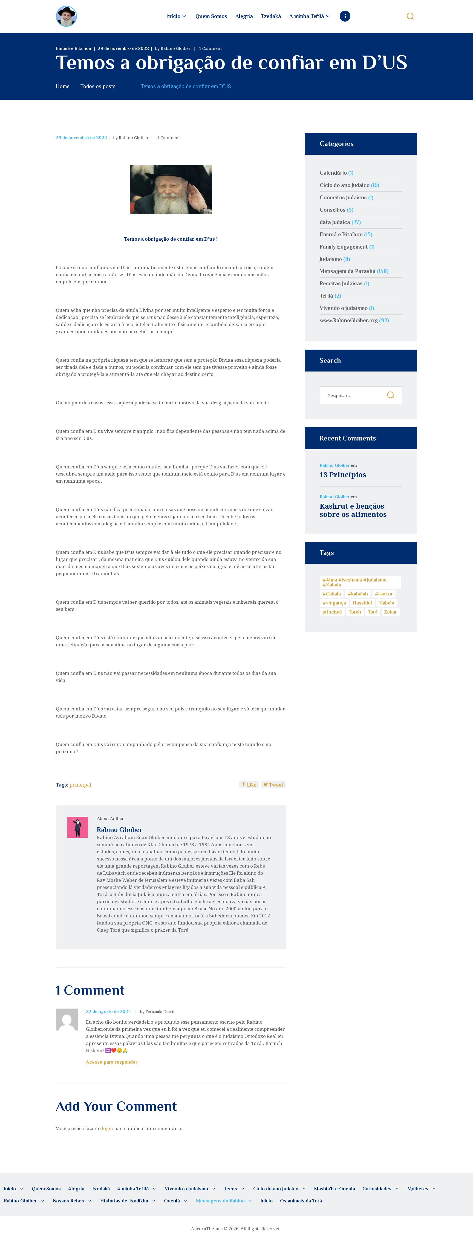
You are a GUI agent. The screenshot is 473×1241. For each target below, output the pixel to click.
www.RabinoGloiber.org (349, 320)
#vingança (334, 603)
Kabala (386, 603)
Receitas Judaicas (341, 283)
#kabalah (358, 594)
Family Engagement (344, 247)
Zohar (390, 612)
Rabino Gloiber (335, 465)
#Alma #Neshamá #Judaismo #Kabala (354, 582)
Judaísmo (331, 259)
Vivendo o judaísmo (344, 308)
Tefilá (326, 296)
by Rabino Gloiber (173, 48)
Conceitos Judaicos (343, 197)
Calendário (333, 173)
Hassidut (362, 603)
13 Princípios (343, 474)
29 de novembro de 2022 (123, 48)
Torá (372, 612)
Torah (355, 612)
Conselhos (332, 210)
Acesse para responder (111, 1062)
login (107, 1128)
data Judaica (335, 222)
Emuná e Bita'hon (73, 48)
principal (80, 784)
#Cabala (331, 594)
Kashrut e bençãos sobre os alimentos (353, 510)
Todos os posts (98, 86)
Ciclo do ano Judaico (345, 185)
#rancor (384, 594)
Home (63, 86)
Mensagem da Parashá (348, 271)
